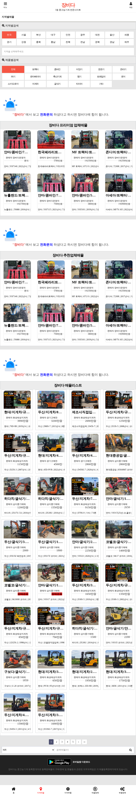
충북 (38, 42)
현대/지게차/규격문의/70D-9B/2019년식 (17, 419)
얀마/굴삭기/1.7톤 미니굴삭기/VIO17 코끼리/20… (51, 592)
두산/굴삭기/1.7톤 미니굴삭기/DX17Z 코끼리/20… (51, 548)
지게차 (35, 83)
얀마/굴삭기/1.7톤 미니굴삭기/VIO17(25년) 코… (119, 505)
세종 (126, 34)
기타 (101, 83)
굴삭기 (57, 83)
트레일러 (101, 76)
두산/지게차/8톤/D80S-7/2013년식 (51, 419)
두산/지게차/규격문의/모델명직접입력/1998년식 (51, 635)
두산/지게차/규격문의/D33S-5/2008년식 (119, 419)
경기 (9, 42)
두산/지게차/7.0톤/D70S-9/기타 (85, 505)
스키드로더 (13, 83)
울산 (112, 34)
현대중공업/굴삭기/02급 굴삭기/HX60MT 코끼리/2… (119, 462)
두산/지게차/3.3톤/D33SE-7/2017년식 (51, 721)
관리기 (123, 69)
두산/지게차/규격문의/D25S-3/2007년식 (17, 462)
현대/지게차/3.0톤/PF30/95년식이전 (51, 678)
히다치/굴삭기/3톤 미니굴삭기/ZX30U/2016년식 (51, 505)
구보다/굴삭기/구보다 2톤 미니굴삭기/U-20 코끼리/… (17, 678)
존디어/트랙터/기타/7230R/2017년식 (119, 159)
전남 (82, 42)
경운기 (101, 69)
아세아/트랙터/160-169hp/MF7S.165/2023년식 (119, 202)
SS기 (13, 76)
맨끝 (84, 742)
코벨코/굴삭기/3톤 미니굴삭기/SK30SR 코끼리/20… (17, 592)
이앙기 (79, 69)
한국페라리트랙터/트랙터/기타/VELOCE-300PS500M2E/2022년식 (51, 159)
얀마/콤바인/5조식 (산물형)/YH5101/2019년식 (85, 202)
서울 (23, 34)
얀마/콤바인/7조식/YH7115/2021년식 (51, 202)
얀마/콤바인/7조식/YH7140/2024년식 (17, 159)
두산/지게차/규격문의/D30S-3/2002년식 (119, 592)
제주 (126, 42)
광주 (82, 34)
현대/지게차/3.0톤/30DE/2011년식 (119, 678)
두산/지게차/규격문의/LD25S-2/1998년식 (17, 635)
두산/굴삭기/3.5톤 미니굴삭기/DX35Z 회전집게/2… (17, 548)
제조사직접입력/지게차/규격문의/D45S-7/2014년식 (85, 419)
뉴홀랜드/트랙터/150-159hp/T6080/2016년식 (17, 202)
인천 (68, 34)
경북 (97, 42)
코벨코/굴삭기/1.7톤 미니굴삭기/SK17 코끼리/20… (119, 548)
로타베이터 (35, 76)
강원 (23, 42)
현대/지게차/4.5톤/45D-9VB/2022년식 (51, 462)
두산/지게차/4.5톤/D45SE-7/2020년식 (85, 462)
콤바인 (57, 69)
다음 (78, 742)
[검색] (130, 749)
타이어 (79, 83)
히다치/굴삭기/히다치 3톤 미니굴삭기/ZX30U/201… (85, 635)
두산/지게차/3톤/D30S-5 (85, 592)
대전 (97, 34)
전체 (13, 69)
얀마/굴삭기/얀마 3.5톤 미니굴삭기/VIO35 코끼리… (119, 635)
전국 (9, 34)
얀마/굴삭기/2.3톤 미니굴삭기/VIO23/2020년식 (85, 548)
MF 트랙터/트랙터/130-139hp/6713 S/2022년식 (85, 159)
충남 (53, 42)
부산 (38, 34)
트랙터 (35, 69)
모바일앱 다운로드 (81, 762)
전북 (68, 42)
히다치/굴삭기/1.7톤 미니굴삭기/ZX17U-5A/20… (17, 505)
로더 (123, 76)
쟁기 (79, 76)
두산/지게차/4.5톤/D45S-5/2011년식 (17, 721)
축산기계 (57, 76)
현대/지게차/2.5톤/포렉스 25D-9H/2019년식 (85, 678)
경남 (112, 42)
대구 (53, 34)
